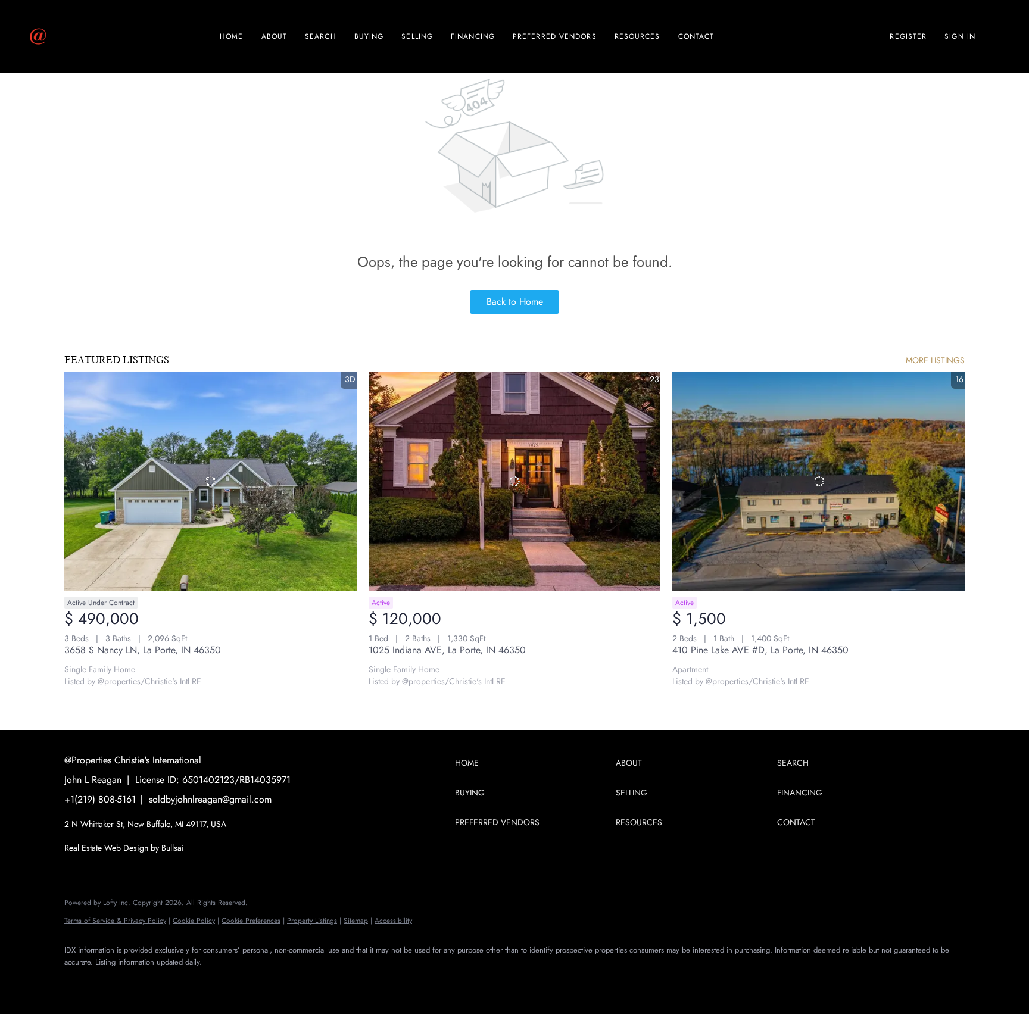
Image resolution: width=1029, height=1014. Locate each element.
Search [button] (320, 36)
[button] (532, 763)
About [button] (274, 36)
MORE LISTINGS (935, 360)
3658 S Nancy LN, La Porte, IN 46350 (142, 650)
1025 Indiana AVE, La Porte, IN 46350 (447, 650)
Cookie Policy (194, 920)
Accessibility (393, 920)
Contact (696, 36)
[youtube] (182, 982)
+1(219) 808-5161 (100, 799)
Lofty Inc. (116, 902)
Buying (369, 36)
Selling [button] (417, 36)
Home (231, 36)
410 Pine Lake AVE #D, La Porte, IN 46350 (760, 650)
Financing (473, 36)
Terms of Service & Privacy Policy (115, 920)
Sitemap (356, 920)
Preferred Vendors (555, 36)
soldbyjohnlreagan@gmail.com (210, 799)
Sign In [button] (959, 36)
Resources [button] (637, 36)
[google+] (216, 982)
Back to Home (515, 301)
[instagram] (147, 982)
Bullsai (172, 848)
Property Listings (312, 920)
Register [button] (908, 36)
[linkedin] (113, 982)
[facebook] (78, 982)
